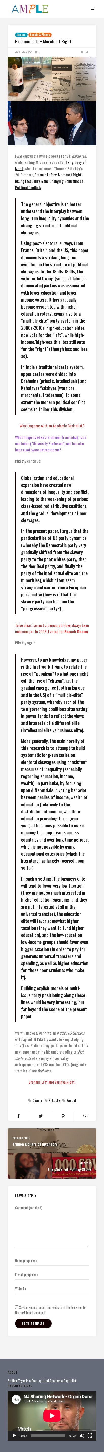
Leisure (21, 35)
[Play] (14, 1435)
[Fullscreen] (89, 1435)
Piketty (54, 1100)
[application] (52, 1416)
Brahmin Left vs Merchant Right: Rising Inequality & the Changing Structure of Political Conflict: (49, 181)
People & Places (40, 35)
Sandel (71, 1100)
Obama (37, 1100)
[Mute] (81, 1435)
